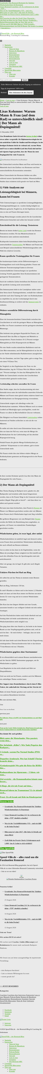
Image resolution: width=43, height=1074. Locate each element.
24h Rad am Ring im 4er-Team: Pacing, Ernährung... (19, 20)
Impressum (8, 1023)
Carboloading (32, 417)
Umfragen (30, 1001)
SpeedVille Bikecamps (13, 70)
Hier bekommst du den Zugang (20, 92)
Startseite (8, 45)
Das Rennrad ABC (15, 66)
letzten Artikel (31, 136)
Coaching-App (12, 995)
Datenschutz (8, 1025)
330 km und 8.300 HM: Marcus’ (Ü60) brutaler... (17, 24)
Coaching (8, 68)
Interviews (13, 53)
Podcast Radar (14, 57)
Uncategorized (5, 1003)
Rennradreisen (14, 55)
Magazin (6, 997)
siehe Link (22, 230)
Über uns (8, 72)
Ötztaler (37, 519)
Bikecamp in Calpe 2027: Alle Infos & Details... (17, 12)
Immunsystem (34, 302)
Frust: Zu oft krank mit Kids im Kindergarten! (21, 797)
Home (2, 100)
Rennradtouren (14, 59)
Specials (12, 60)
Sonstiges (12, 64)
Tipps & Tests (14, 49)
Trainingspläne (17, 245)
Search (25, 80)
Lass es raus (13, 62)
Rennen (37, 508)
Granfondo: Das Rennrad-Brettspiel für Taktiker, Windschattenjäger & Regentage (17, 4)
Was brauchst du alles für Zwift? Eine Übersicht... (17, 18)
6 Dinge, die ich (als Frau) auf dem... (16, 786)
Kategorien (8, 47)
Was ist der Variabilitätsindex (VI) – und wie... (16, 11)
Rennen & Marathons (17, 51)
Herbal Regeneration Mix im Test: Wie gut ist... (17, 22)
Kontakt (12, 76)
